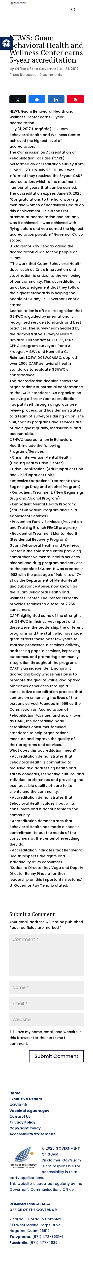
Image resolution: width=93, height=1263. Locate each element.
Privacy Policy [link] (22, 1122)
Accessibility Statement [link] (32, 1134)
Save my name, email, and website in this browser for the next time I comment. (45, 1037)
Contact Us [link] (20, 1116)
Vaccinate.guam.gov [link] (29, 1110)
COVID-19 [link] (18, 1104)
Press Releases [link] (22, 74)
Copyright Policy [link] (25, 1128)
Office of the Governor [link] (35, 68)
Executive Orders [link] (25, 1098)
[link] (6, 43)
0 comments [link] (50, 74)
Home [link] (15, 1092)
